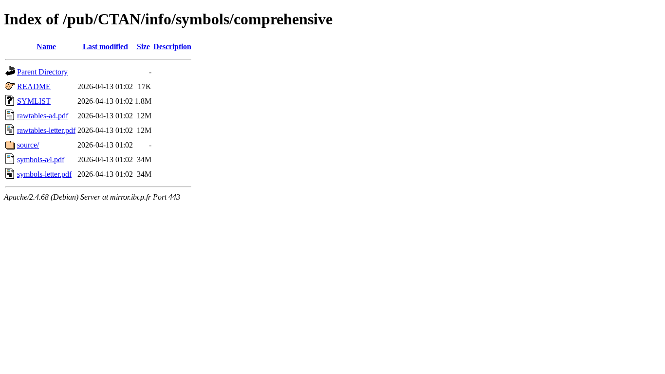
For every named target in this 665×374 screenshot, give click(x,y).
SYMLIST (34, 101)
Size (143, 46)
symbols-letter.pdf (44, 174)
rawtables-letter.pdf (46, 130)
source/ (28, 145)
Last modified (105, 46)
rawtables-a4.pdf (42, 116)
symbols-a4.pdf (40, 159)
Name (46, 46)
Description (172, 46)
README (34, 86)
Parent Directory (42, 72)
